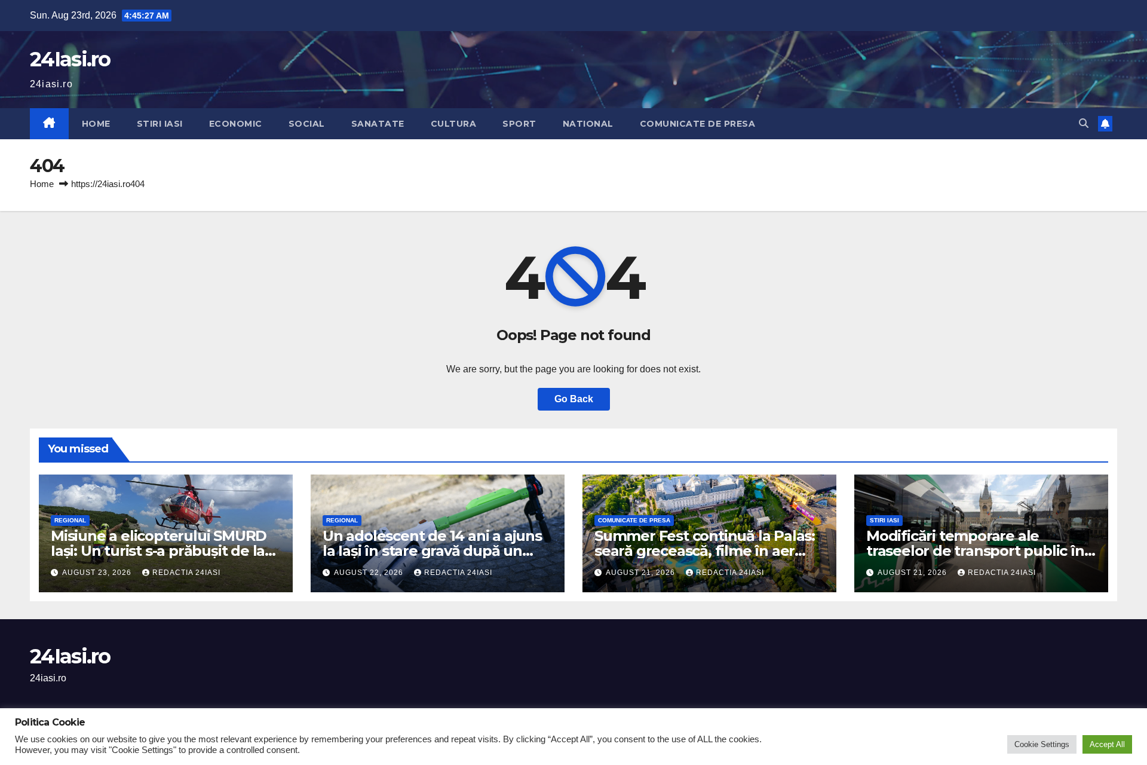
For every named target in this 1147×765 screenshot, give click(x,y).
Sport (519, 123)
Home (96, 123)
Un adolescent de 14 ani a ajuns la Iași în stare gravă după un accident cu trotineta (432, 550)
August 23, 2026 (98, 572)
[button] (1083, 123)
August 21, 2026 (641, 572)
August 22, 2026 (370, 572)
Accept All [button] (1107, 744)
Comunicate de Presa (698, 123)
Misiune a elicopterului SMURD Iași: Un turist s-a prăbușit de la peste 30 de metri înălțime (158, 550)
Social (307, 123)
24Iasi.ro (70, 59)
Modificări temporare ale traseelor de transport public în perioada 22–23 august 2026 (975, 550)
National (588, 123)
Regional (70, 520)
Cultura (454, 123)
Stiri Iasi (160, 123)
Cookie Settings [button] (1041, 744)
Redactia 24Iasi (186, 572)
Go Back (573, 399)
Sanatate (377, 123)
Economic (235, 123)
